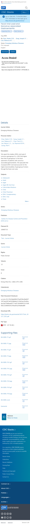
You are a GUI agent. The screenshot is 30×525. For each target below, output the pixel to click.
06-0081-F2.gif (6, 350)
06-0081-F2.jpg (6, 356)
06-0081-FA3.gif (6, 387)
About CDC (5, 488)
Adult (4, 180)
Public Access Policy (8, 474)
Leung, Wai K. (5, 145)
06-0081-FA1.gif (6, 362)
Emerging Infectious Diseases (14, 43)
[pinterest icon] (5, 517)
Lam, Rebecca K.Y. (6, 40)
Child (4, 190)
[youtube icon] (2, 517)
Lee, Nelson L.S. (6, 143)
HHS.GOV (3, 522)
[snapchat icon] (7, 517)
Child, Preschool (8, 192)
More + (27, 201)
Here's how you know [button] (6, 3)
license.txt (4, 406)
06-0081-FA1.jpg (6, 369)
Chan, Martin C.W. (8, 38)
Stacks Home (6, 456)
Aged (4, 183)
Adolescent (6, 178)
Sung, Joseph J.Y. (21, 38)
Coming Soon (6, 465)
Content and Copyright (8, 471)
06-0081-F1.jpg (6, 343)
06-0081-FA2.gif (6, 375)
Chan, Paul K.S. (18, 141)
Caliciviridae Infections (9, 187)
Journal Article (9, 238)
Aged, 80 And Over (9, 185)
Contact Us (5, 477)
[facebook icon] (2, 514)
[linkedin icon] (10, 514)
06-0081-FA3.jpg (6, 394)
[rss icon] (10, 517)
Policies (3, 493)
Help (3, 468)
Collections (5, 459)
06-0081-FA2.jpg (6, 381)
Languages (5, 497)
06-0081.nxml (5, 400)
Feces (4, 199)
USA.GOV (10, 522)
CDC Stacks (8, 429)
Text (2, 238)
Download (5, 52)
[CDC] (3, 7)
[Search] (26, 7)
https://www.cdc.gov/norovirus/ (14, 21)
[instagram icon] (7, 514)
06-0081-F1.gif (6, 337)
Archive (3, 502)
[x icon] (5, 514)
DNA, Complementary (9, 194)
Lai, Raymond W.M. (18, 143)
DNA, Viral (6, 197)
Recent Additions (7, 462)
